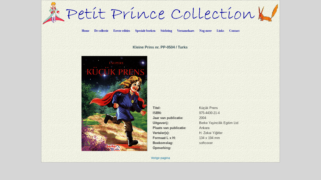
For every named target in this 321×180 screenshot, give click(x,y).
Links (220, 30)
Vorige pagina (160, 158)
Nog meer (205, 30)
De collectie (101, 30)
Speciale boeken (145, 30)
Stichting (166, 30)
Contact (234, 30)
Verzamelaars (185, 30)
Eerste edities (121, 30)
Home (85, 30)
